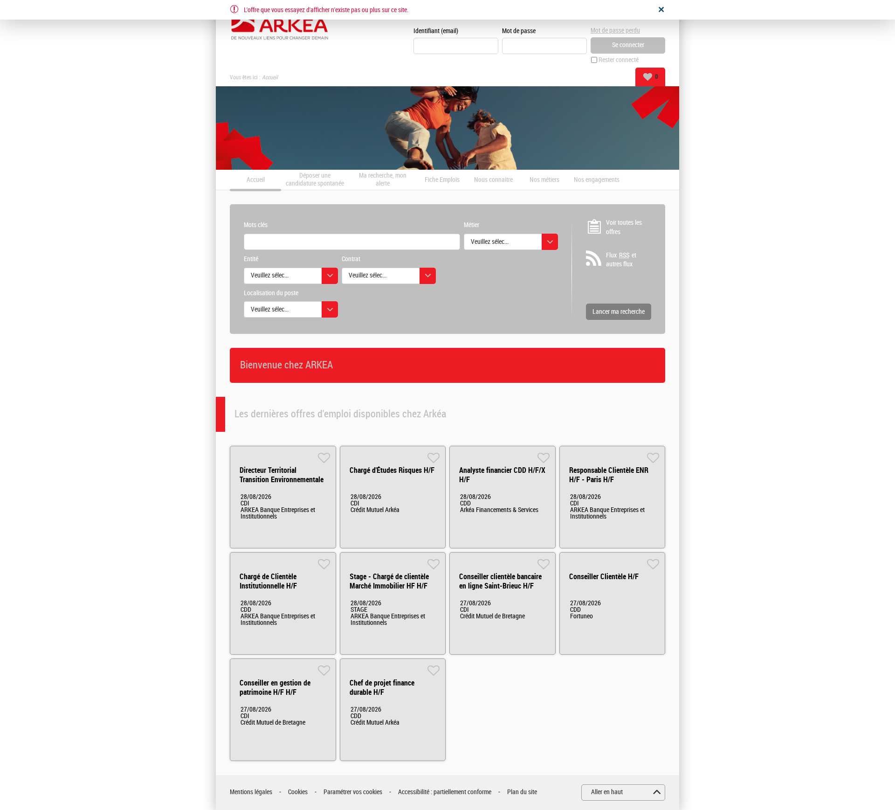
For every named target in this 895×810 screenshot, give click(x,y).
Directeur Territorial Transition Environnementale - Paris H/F (282, 479)
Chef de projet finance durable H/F (382, 687)
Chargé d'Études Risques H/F (392, 470)
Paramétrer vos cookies (353, 792)
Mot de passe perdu (615, 31)
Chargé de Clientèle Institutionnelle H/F (268, 581)
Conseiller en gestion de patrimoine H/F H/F (275, 687)
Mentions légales (251, 792)
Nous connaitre (493, 180)
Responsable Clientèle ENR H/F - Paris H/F (608, 475)
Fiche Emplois (442, 180)
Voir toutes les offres (624, 227)
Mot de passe (519, 31)
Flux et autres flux (621, 260)
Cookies (298, 792)
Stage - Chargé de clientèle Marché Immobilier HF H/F (389, 581)
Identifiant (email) (435, 31)
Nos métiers (544, 180)
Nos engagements (597, 180)
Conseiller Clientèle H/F (604, 576)
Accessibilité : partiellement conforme (444, 792)
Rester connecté (619, 60)
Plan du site (522, 792)
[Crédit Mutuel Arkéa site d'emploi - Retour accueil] (280, 24)
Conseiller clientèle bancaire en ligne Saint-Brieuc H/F (500, 581)
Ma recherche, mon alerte (382, 179)
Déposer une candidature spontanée (315, 179)
